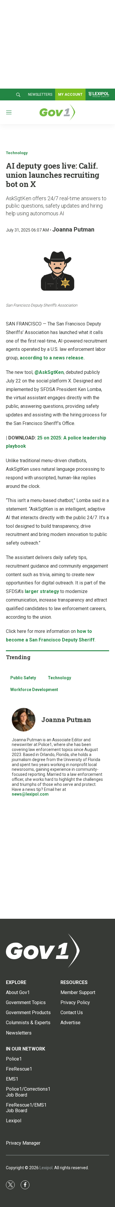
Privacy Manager (23, 1143)
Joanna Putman (73, 229)
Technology (17, 153)
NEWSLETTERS (40, 94)
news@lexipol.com (30, 794)
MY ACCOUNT (70, 94)
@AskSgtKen (49, 372)
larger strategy (42, 591)
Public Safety (23, 677)
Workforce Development (34, 689)
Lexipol (46, 1167)
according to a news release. (52, 358)
